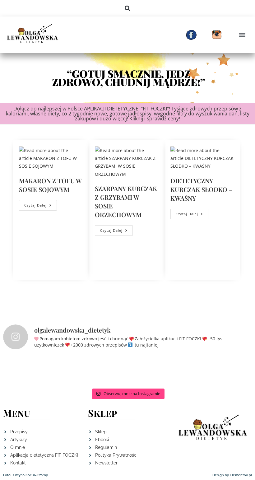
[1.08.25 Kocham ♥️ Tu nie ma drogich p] (228, 370)
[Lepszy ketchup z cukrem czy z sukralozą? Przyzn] (178, 370)
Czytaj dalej (40, 203)
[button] (128, 8)
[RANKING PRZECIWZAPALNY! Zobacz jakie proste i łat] (26, 370)
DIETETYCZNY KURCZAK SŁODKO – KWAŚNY (201, 189)
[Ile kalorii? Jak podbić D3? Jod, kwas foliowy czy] (127, 370)
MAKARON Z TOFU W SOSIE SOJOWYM (50, 184)
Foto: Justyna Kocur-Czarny (25, 475)
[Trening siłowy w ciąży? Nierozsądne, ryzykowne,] (77, 370)
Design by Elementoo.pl (232, 475)
